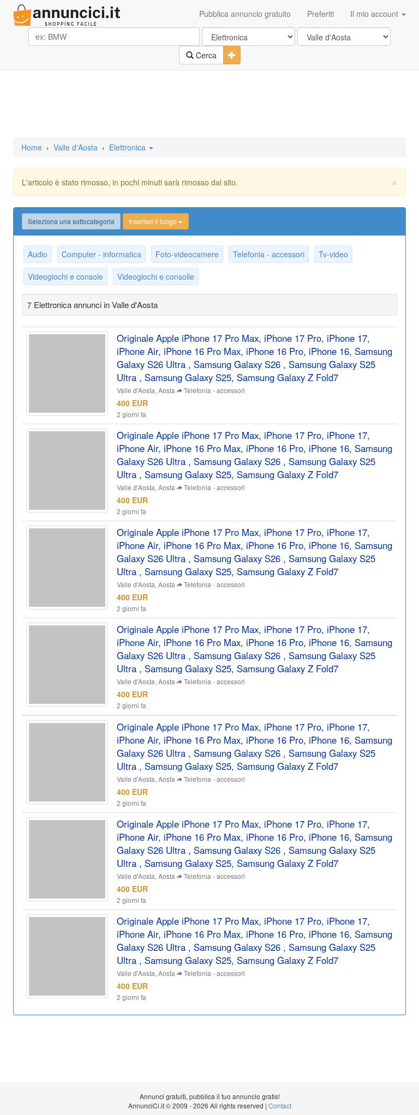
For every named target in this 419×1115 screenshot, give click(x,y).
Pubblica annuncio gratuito (245, 13)
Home (31, 147)
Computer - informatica (101, 254)
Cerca (205, 55)
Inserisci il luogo (153, 221)
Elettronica (128, 147)
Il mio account (375, 13)
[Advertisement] (209, 104)
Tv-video (333, 254)
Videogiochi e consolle (155, 276)
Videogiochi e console (65, 276)
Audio (37, 254)
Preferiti (320, 13)
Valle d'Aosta (75, 147)
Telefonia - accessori (268, 254)
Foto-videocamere (187, 254)
